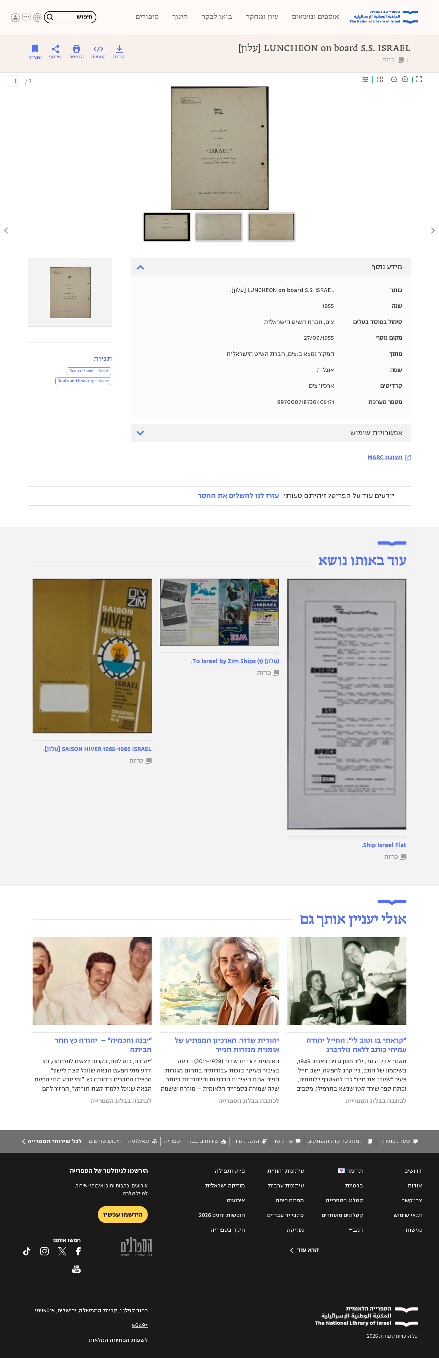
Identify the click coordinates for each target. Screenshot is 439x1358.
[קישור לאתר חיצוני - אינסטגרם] (44, 1251)
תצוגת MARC (385, 457)
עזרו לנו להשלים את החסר (238, 496)
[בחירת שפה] (37, 17)
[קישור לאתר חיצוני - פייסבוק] (78, 1251)
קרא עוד (308, 1250)
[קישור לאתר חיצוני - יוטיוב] (76, 1269)
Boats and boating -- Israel (83, 381)
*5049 (140, 1325)
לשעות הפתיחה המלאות (118, 1340)
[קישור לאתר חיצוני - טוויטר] (62, 1251)
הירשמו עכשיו (122, 1214)
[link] (398, 1141)
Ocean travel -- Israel (89, 371)
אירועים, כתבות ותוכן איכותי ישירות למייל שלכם (111, 1189)
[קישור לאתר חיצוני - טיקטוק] (27, 1251)
